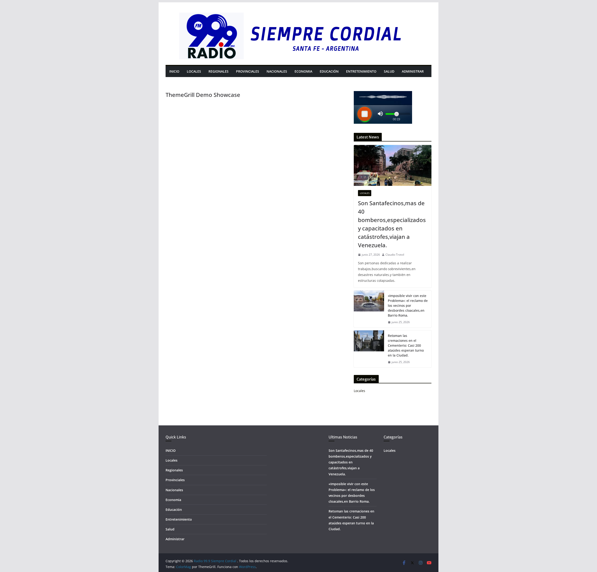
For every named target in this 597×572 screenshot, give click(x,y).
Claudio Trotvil (394, 255)
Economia (303, 71)
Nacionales (277, 71)
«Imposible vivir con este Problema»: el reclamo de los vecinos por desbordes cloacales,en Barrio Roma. (408, 305)
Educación (329, 71)
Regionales (218, 71)
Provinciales (247, 71)
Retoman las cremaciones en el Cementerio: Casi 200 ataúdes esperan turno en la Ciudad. (406, 345)
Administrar (413, 71)
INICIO (174, 71)
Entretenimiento (361, 71)
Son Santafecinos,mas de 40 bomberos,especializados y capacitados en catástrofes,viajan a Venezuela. (392, 224)
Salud (389, 71)
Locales (194, 71)
